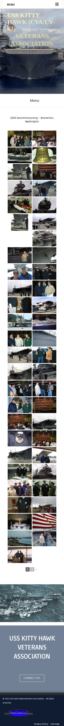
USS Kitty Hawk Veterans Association (27, 698)
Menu (34, 100)
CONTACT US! (32, 678)
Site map (55, 724)
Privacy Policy (41, 724)
